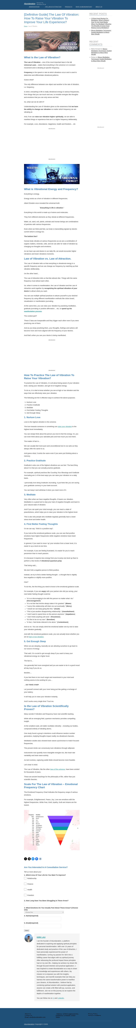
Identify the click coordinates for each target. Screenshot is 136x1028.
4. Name (31, 916)
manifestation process (33, 311)
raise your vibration (65, 426)
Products (68, 6)
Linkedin (61, 998)
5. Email (31, 923)
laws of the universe (57, 769)
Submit (27, 930)
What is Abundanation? (84, 6)
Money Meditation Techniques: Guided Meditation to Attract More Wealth (101, 32)
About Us (99, 6)
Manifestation (34, 6)
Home (25, 26)
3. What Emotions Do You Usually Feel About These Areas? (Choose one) (51, 909)
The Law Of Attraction (53, 6)
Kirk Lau (41, 937)
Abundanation (29, 4)
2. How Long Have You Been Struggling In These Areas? (46, 901)
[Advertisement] (52, 144)
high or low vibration (36, 637)
